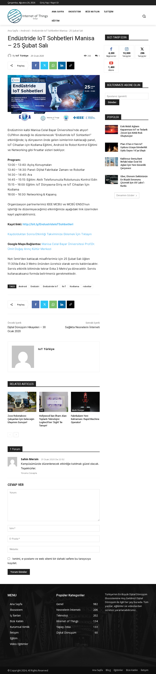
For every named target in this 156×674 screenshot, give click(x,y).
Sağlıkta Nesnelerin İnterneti (82, 327)
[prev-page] (10, 434)
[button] (143, 16)
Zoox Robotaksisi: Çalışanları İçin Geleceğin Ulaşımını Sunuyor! (21, 419)
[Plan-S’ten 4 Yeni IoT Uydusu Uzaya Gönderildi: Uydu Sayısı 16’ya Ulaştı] (111, 147)
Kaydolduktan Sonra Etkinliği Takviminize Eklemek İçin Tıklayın (50, 234)
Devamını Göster (125, 195)
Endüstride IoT (50, 286)
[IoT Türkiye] (10, 56)
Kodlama (74, 286)
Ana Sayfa (13, 30)
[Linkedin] (62, 65)
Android (25, 30)
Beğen (111, 48)
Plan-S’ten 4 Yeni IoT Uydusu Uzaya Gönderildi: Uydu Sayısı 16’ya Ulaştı (133, 147)
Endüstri (35, 286)
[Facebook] (35, 65)
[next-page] (16, 434)
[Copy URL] (70, 65)
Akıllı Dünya (78, 410)
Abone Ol (111, 62)
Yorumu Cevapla (29, 473)
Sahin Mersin (29, 459)
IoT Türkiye (22, 55)
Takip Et (127, 48)
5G (10, 410)
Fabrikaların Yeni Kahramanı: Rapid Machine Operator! (85, 419)
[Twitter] (44, 65)
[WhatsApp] (53, 65)
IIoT (64, 286)
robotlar (87, 286)
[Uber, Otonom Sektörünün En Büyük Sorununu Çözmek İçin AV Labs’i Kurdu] (111, 179)
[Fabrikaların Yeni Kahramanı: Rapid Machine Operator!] (85, 402)
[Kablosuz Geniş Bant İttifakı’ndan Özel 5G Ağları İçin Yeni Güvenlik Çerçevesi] (111, 161)
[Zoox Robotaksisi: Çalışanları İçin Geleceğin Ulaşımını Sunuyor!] (22, 402)
